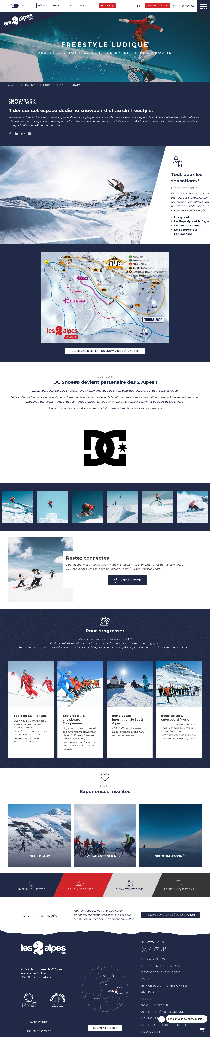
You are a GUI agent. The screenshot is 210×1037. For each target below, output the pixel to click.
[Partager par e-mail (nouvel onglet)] (29, 134)
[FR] (138, 6)
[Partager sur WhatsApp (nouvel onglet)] (23, 134)
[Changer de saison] (15, 6)
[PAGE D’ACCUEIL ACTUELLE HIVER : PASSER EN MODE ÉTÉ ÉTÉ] (15, 6)
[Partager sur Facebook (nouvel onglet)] (9, 134)
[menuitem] (18, 19)
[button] (17, 507)
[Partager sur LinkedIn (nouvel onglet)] (16, 134)
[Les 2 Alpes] (43, 948)
